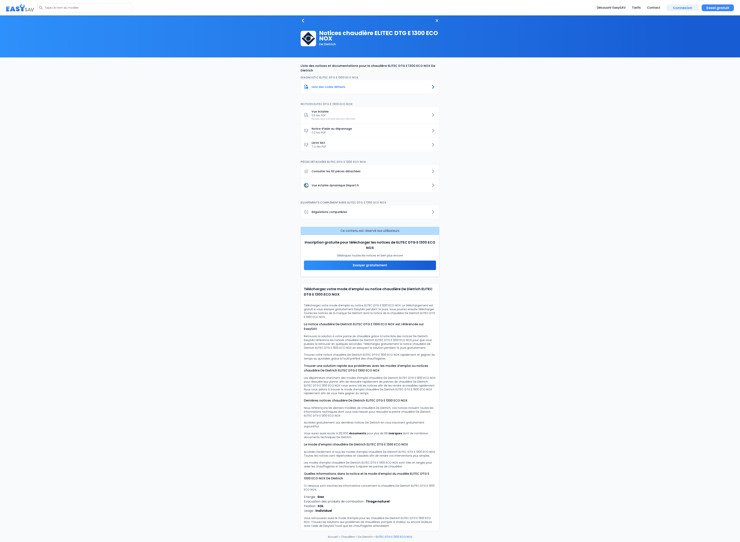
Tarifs (636, 7)
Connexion (682, 7)
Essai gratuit (717, 7)
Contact (653, 7)
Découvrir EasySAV (611, 7)
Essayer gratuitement (370, 265)
